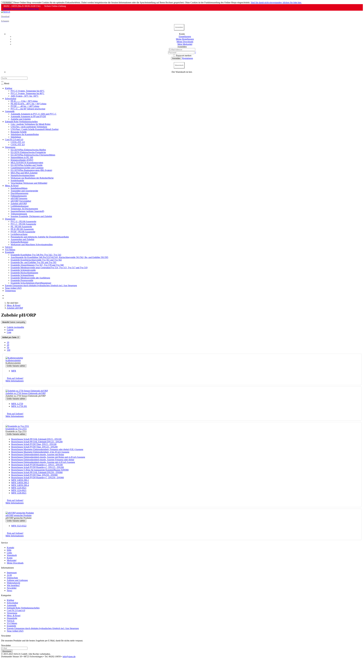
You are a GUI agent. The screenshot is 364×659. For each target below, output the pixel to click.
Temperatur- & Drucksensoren (24, 208)
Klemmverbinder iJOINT (22, 160)
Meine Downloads (15, 563)
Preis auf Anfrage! (15, 378)
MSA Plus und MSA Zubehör (24, 173)
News (9, 590)
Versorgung (10, 147)
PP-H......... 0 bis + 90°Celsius (24, 101)
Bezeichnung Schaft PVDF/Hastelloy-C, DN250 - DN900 (37, 477)
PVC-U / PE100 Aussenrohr (23, 221)
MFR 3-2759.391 (19, 406)
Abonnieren (7, 651)
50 (8, 347)
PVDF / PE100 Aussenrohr (23, 231)
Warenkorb (12, 555)
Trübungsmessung (19, 214)
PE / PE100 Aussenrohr (21, 226)
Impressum (17, 8)
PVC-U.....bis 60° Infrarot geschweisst (28, 109)
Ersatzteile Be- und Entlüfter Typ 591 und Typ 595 (33, 262)
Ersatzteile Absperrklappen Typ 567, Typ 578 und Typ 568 (37, 265)
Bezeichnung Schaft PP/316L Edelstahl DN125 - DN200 (37, 441)
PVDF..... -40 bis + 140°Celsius (25, 106)
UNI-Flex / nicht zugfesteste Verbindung (29, 126)
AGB (24, 8)
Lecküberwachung (19, 234)
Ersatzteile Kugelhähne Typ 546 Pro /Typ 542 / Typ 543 (36, 255)
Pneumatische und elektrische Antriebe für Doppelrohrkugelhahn (40, 237)
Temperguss (10, 290)
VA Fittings (10, 249)
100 (8, 350)
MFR (13, 371)
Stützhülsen (16, 137)
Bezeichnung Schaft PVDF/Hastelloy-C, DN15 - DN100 (37, 465)
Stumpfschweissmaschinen (23, 175)
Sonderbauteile (17, 180)
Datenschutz (33, 8)
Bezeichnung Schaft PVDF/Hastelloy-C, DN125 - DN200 (37, 467)
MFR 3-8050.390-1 (20, 480)
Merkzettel (11, 560)
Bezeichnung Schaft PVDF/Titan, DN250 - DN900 (34, 475)
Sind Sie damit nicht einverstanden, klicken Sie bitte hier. (276, 2)
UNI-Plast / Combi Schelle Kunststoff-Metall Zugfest (34, 129)
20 (8, 345)
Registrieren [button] (187, 58)
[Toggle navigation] (2, 84)
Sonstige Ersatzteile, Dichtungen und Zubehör (31, 216)
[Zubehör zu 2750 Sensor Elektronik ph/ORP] (27, 391)
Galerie (10, 330)
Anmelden (176, 58)
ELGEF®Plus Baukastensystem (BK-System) (31, 170)
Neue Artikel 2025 (13, 288)
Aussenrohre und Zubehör (22, 239)
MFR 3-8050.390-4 (20, 485)
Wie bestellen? (13, 585)
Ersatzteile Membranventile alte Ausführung (30, 278)
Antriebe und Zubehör (21, 119)
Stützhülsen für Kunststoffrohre (25, 134)
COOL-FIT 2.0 (18, 142)
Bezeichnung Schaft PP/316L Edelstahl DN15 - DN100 (36, 439)
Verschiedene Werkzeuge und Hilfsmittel (29, 183)
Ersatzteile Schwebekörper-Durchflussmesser (31, 283)
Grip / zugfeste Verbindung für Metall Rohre (30, 124)
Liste (9, 332)
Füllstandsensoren (19, 196)
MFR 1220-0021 (18, 488)
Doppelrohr (10, 219)
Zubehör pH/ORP (19, 203)
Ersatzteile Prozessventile (22, 280)
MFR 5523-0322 (18, 526)
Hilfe (9, 550)
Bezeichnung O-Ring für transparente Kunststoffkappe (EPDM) (40, 470)
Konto (10, 558)
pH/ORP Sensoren (19, 198)
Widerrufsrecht (13, 583)
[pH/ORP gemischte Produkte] (20, 513)
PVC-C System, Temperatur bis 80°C (27, 93)
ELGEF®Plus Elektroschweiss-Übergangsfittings (33, 155)
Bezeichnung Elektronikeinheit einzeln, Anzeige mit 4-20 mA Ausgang (43, 462)
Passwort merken (183, 55)
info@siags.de (69, 656)
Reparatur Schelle (19, 132)
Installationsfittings (19, 188)
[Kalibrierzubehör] (14, 358)
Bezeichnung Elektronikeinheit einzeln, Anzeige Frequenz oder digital (42, 459)
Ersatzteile (9, 252)
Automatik (10, 111)
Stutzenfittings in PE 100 (22, 157)
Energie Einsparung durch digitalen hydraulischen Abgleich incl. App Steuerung (41, 285)
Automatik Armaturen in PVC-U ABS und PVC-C (33, 114)
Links (9, 552)
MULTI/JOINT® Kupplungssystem (27, 162)
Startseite (7, 8)
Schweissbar (10, 98)
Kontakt (10, 547)
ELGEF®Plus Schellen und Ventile (27, 165)
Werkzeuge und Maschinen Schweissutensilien (32, 244)
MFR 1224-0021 (18, 490)
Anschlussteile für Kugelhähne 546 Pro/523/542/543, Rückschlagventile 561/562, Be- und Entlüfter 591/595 (59, 257)
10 (10, 337)
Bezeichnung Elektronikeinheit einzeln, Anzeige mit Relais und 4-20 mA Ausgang (48, 457)
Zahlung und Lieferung (17, 580)
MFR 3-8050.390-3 (20, 482)
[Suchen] (2, 81)
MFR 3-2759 (17, 403)
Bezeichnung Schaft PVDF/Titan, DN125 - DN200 (34, 447)
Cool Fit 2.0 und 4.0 (14, 139)
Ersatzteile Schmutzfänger (22, 275)
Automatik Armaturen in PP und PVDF (28, 116)
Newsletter (11, 588)
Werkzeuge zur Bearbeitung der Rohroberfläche (32, 178)
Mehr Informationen (15, 381)
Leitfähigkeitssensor (20, 206)
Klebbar (8, 88)
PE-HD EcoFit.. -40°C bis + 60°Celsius (28, 103)
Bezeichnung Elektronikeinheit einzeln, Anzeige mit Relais (37, 454)
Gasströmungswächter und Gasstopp (27, 167)
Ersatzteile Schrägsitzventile (23, 270)
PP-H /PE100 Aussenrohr (22, 229)
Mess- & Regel (11, 185)
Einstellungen (185, 36)
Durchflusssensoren (19, 193)
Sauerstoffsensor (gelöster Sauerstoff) (27, 211)
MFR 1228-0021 (18, 493)
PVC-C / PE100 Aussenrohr (23, 224)
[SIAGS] (5, 12)
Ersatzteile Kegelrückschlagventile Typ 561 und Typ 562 (36, 260)
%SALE (9, 247)
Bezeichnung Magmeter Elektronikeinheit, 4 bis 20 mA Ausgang (40, 452)
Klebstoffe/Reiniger (19, 242)
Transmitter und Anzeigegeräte (24, 191)
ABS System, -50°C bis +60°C (25, 96)
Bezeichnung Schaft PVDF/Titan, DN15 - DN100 (33, 444)
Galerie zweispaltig (13, 322)
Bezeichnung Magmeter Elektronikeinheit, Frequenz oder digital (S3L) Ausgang (47, 449)
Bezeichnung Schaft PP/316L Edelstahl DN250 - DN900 (37, 472)
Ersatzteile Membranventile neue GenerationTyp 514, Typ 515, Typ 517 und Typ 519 (49, 267)
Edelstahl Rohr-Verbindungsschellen (21, 121)
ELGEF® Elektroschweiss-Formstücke (28, 152)
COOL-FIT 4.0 (18, 144)
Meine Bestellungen (185, 39)
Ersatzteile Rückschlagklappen (24, 272)
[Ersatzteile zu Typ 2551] (17, 426)
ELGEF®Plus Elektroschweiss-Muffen (28, 150)
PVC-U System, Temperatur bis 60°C (28, 91)
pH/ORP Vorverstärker (21, 201)
